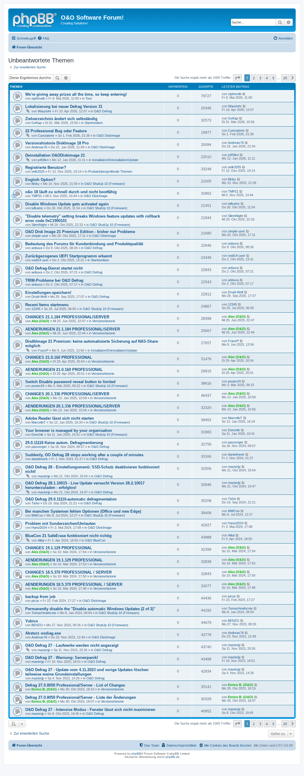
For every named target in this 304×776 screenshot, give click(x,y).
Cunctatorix (46, 135)
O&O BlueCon (95, 540)
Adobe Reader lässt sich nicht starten (59, 418)
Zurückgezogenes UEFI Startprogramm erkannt (68, 256)
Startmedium (94, 123)
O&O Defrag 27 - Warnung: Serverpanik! (61, 657)
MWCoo (37, 515)
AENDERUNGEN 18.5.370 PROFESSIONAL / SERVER (73, 584)
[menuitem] (43, 38)
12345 (35, 309)
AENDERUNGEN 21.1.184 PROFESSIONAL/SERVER (72, 329)
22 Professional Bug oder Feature (56, 131)
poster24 (37, 386)
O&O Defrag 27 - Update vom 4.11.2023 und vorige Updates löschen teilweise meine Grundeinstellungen (86, 672)
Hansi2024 (39, 527)
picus (35, 600)
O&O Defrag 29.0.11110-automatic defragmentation (71, 499)
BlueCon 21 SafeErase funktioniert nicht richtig (68, 535)
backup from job (40, 596)
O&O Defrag (103, 111)
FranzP (43, 350)
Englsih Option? (40, 179)
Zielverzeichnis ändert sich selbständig (61, 119)
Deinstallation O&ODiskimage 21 (55, 155)
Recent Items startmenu (47, 305)
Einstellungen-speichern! (48, 292)
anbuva (36, 248)
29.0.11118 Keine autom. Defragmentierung (64, 442)
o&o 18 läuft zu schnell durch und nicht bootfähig (71, 192)
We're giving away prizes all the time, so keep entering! (76, 94)
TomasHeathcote (43, 613)
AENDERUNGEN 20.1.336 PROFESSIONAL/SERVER (72, 406)
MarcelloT (38, 422)
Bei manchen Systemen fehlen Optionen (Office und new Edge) (83, 511)
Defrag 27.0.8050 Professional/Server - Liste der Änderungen (80, 697)
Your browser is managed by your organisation (68, 430)
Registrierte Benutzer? (45, 167)
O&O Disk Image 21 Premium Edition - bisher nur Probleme (80, 231)
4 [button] (267, 78)
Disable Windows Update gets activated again (67, 204)
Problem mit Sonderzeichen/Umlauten (60, 523)
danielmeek (39, 459)
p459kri (43, 160)
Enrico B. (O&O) (44, 689)
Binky (35, 183)
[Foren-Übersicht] (35, 19)
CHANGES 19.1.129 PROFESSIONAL (58, 548)
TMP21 (36, 196)
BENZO (37, 625)
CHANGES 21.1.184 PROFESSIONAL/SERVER (67, 317)
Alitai (41, 540)
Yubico (31, 621)
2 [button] (254, 78)
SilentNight (39, 224)
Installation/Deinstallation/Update (115, 160)
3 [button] (260, 78)
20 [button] (285, 78)
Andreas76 (39, 147)
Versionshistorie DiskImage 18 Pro (57, 143)
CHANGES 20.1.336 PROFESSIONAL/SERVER (67, 394)
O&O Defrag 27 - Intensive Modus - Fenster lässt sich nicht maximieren (90, 709)
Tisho (35, 503)
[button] (237, 77)
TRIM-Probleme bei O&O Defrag (54, 280)
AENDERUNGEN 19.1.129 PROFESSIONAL (64, 560)
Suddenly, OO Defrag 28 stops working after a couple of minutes (84, 455)
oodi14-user (40, 260)
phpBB (136, 753)
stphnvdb (38, 98)
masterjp (44, 476)
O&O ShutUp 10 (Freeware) (104, 183)
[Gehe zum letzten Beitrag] (244, 94)
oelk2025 (38, 171)
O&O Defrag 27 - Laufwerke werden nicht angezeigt (71, 645)
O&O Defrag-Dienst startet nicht (54, 268)
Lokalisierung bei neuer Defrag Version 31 (63, 106)
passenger (39, 446)
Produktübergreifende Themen (110, 171)
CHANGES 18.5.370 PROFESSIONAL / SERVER (68, 572)
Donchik (37, 434)
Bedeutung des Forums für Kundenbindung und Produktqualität (84, 244)
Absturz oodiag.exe (43, 633)
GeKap (36, 123)
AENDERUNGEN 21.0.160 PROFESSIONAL (64, 369)
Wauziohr (44, 111)
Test (89, 98)
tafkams (37, 208)
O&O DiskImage (108, 135)
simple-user (39, 235)
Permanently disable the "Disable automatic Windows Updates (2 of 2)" (90, 609)
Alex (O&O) (40, 321)
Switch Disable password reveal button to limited (70, 382)
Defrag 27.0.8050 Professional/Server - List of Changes (75, 685)
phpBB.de (173, 756)
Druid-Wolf (39, 296)
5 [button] (273, 78)
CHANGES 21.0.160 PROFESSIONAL (58, 357)
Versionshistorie (103, 321)
